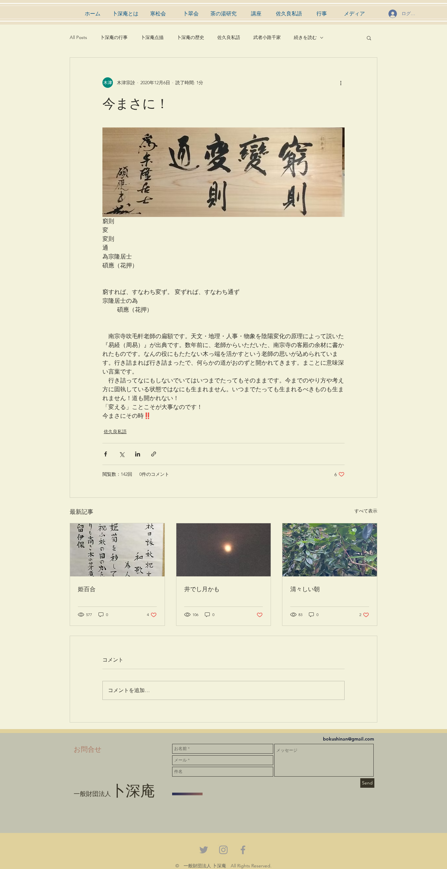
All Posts (78, 37)
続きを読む (305, 37)
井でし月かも (202, 589)
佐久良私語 (228, 37)
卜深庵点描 (152, 37)
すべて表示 (365, 511)
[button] (369, 37)
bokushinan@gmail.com (348, 739)
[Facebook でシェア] (105, 454)
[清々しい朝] (329, 549)
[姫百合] (117, 549)
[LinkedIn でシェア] (137, 454)
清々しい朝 (305, 589)
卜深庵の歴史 (190, 37)
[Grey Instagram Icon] (223, 850)
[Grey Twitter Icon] (203, 850)
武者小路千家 (267, 37)
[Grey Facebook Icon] (243, 850)
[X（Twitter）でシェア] (121, 454)
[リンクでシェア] (154, 454)
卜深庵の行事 (114, 37)
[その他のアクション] (341, 83)
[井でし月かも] (223, 549)
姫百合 (87, 589)
